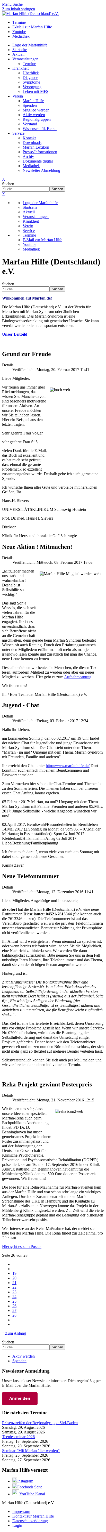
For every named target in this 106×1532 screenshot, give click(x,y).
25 (14, 1301)
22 (14, 1287)
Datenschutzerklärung (30, 1521)
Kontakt (29, 138)
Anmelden (19, 1398)
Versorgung (32, 87)
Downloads (32, 142)
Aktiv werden (34, 114)
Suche (18, 4)
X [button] (3, 194)
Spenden (30, 105)
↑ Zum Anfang (14, 1333)
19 (14, 1273)
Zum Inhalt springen (18, 9)
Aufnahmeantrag (77, 677)
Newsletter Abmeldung (41, 170)
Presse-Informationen (40, 152)
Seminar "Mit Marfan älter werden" (31, 1450)
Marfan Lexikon (36, 147)
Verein (17, 96)
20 (14, 1278)
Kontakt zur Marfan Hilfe (33, 1516)
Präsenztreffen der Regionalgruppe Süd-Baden (40, 1423)
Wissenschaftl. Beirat (40, 128)
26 (14, 1306)
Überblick (31, 73)
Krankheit (20, 68)
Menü (7, 4)
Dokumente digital (38, 161)
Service (18, 133)
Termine (29, 63)
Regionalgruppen (37, 119)
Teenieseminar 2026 (18, 1436)
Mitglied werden (36, 110)
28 (14, 1315)
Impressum (21, 1511)
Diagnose (30, 77)
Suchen (8, 184)
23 (14, 1292)
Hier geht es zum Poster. (21, 1246)
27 (14, 1310)
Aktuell (18, 54)
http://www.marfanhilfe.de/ (68, 765)
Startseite (19, 49)
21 (14, 1282)
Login (17, 1525)
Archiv (28, 156)
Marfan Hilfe (33, 101)
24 (14, 1296)
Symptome (31, 82)
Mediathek (31, 166)
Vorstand (30, 124)
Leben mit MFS (35, 91)
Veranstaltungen (25, 59)
